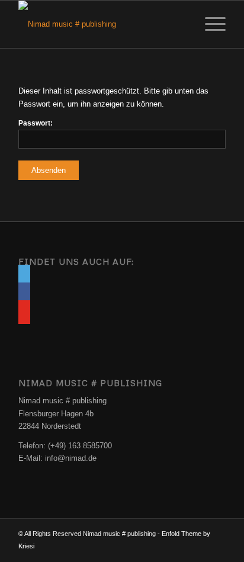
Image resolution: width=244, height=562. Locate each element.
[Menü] (209, 24)
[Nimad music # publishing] (101, 24)
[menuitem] (209, 24)
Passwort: (35, 123)
